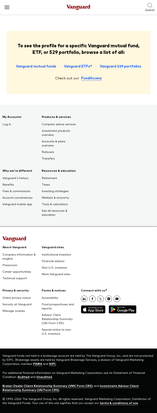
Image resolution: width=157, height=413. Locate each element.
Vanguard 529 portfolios (120, 66)
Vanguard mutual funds (36, 66)
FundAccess (91, 77)
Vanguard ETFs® (78, 66)
